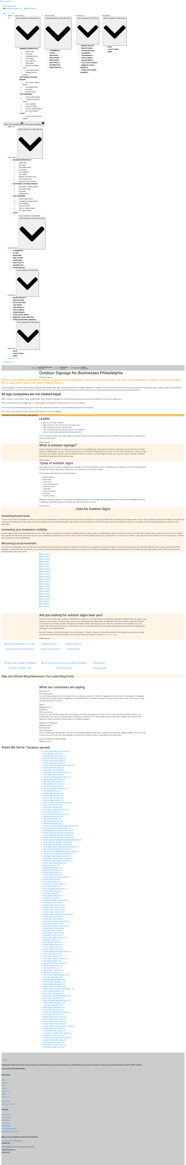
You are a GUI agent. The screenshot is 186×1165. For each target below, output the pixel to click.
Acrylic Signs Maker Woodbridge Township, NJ (60, 826)
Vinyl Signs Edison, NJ (51, 893)
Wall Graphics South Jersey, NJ (54, 1045)
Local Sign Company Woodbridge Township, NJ (60, 847)
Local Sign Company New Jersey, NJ (56, 772)
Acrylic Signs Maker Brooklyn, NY (55, 789)
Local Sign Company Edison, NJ (55, 884)
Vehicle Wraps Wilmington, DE (54, 1003)
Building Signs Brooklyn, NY (53, 793)
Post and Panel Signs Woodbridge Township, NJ (60, 851)
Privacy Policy (5, 1101)
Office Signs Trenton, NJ (52, 961)
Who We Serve (50, 16)
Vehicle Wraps (5, 1120)
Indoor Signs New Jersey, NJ (53, 768)
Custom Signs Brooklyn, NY (53, 798)
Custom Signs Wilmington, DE (54, 984)
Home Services (55, 67)
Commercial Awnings (64, 668)
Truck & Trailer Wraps (34, 109)
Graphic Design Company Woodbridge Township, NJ (62, 840)
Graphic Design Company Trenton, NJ (57, 951)
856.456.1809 (31, 8)
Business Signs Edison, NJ (52, 870)
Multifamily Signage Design (31, 84)
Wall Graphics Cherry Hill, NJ (53, 933)
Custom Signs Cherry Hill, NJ (53, 910)
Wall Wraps (30, 63)
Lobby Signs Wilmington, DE (53, 993)
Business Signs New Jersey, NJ (54, 758)
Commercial (54, 50)
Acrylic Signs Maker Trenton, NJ (55, 937)
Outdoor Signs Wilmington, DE (54, 986)
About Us (10, 17)
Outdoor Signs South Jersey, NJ (55, 1024)
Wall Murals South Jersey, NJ (53, 1047)
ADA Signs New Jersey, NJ (53, 754)
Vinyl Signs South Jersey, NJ (53, 1042)
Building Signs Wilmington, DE (54, 979)
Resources (106, 16)
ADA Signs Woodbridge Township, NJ (57, 828)
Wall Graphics (31, 61)
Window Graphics (73, 649)
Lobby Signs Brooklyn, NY (52, 807)
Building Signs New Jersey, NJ (54, 756)
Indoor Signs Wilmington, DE (53, 991)
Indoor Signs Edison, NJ (52, 879)
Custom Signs (5, 1123)
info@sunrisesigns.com (13, 8)
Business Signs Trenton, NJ (53, 944)
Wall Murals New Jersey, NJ (53, 786)
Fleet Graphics (31, 104)
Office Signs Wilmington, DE (53, 998)
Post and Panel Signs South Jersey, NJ (57, 1038)
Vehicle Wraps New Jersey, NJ (54, 779)
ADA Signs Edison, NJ (51, 865)
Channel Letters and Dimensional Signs (20, 649)
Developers (54, 60)
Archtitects (54, 62)
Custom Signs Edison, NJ (52, 872)
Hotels (52, 53)
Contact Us (5, 1097)
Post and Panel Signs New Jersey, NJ (56, 777)
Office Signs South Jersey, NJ (54, 1035)
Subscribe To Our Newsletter (12, 1141)
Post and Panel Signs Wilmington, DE (56, 1000)
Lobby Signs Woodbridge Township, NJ (57, 844)
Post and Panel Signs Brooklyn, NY (56, 814)
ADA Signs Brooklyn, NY (52, 791)
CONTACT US (13, 358)
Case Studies (113, 49)
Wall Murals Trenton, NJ (51, 972)
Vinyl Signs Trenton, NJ (51, 968)
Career (3, 1094)
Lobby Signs (30, 52)
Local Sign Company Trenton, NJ (55, 958)
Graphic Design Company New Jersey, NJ (58, 765)
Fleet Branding (26, 94)
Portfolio (80, 16)
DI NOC (22, 113)
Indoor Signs (86, 48)
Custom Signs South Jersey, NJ (54, 1021)
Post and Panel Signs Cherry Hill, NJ (56, 926)
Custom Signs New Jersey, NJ (54, 761)
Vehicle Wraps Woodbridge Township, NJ (58, 854)
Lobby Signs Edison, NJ (52, 882)
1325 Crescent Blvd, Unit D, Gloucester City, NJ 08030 (17, 1147)
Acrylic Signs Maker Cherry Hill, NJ (56, 900)
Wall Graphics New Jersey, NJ (54, 784)
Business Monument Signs (50, 649)
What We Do (19, 16)
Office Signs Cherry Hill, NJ (53, 924)
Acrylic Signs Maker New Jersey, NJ (56, 751)
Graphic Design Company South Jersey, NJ (59, 1026)
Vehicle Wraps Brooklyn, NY (53, 816)
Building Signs (30, 92)
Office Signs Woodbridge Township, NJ (57, 849)
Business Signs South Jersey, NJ (55, 1019)
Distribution (54, 65)
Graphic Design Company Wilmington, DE (58, 989)
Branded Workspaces (29, 49)
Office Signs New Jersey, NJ (53, 775)
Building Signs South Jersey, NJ (54, 1017)
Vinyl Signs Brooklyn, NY (52, 819)
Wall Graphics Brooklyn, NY (53, 821)
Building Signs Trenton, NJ (52, 942)
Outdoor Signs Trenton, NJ (53, 949)
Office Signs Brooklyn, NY (52, 812)
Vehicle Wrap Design (33, 97)
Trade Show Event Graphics (88, 71)
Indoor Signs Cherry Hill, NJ (53, 917)
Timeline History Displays (30, 74)
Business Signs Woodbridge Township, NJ (58, 833)
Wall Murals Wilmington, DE (53, 1010)
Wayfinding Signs (32, 56)
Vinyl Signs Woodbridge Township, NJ (57, 856)
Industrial (53, 55)
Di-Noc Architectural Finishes (32, 117)
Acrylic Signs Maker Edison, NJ (54, 863)
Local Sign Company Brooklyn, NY (55, 809)
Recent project (88, 46)
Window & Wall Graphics (87, 66)
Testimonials (5, 1091)
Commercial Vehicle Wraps (31, 100)
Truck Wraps (87, 58)
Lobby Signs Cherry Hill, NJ (53, 919)
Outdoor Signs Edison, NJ (52, 875)
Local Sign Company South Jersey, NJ (57, 1033)
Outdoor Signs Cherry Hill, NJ (54, 912)
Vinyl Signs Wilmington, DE (53, 1005)
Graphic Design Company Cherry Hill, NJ (58, 914)
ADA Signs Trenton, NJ (51, 940)
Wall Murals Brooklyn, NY (52, 823)
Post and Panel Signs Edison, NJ (55, 889)
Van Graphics (87, 55)
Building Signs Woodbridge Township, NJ (58, 830)
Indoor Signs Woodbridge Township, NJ (57, 842)
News (110, 52)
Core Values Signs (32, 70)
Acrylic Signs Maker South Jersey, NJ (57, 1012)
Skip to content (5, 1)
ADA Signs (29, 54)
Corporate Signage (99, 668)
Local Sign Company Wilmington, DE (56, 996)
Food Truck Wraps (89, 63)
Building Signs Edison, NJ (52, 868)
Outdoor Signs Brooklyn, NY (53, 800)
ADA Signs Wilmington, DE (52, 977)
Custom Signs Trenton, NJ (52, 947)
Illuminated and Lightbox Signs (20, 668)
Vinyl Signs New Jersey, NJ (53, 782)
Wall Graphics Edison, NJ (52, 896)
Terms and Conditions (8, 1104)
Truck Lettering (31, 106)
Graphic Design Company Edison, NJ (56, 877)
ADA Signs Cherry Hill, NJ (52, 903)
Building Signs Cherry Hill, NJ (54, 905)
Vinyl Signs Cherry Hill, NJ (52, 931)
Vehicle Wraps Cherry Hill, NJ (54, 928)
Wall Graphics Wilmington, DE (54, 1007)
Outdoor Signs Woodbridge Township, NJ (58, 837)
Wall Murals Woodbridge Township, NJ (57, 861)
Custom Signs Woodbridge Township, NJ (58, 835)
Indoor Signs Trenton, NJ (52, 954)
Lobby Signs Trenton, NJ (52, 956)
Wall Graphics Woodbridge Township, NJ (58, 858)
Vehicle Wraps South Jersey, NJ (54, 1040)
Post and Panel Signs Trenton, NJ (55, 963)
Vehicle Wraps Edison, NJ (52, 891)
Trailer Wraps (87, 60)
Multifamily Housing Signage (28, 78)
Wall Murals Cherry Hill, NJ (53, 935)
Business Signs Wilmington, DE (54, 982)
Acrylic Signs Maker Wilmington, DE (56, 975)
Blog (110, 47)
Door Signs (30, 59)
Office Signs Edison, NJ (51, 886)
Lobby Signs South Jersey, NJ (54, 1031)
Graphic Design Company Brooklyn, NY (57, 802)
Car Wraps (85, 53)
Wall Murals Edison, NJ (51, 898)
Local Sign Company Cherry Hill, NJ (56, 921)
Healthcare (54, 58)
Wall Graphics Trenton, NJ (52, 970)
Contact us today (110, 634)
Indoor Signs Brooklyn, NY (52, 805)
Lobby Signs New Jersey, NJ (53, 770)
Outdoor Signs (87, 50)
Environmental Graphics (8, 1128)
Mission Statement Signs (31, 67)
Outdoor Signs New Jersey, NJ (54, 763)
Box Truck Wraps (32, 111)
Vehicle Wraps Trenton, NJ (52, 965)
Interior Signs (5, 1114)
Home (3, 1080)
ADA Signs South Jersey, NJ (53, 1014)
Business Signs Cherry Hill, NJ (54, 907)
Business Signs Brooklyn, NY (53, 795)
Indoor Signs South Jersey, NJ (54, 1028)
